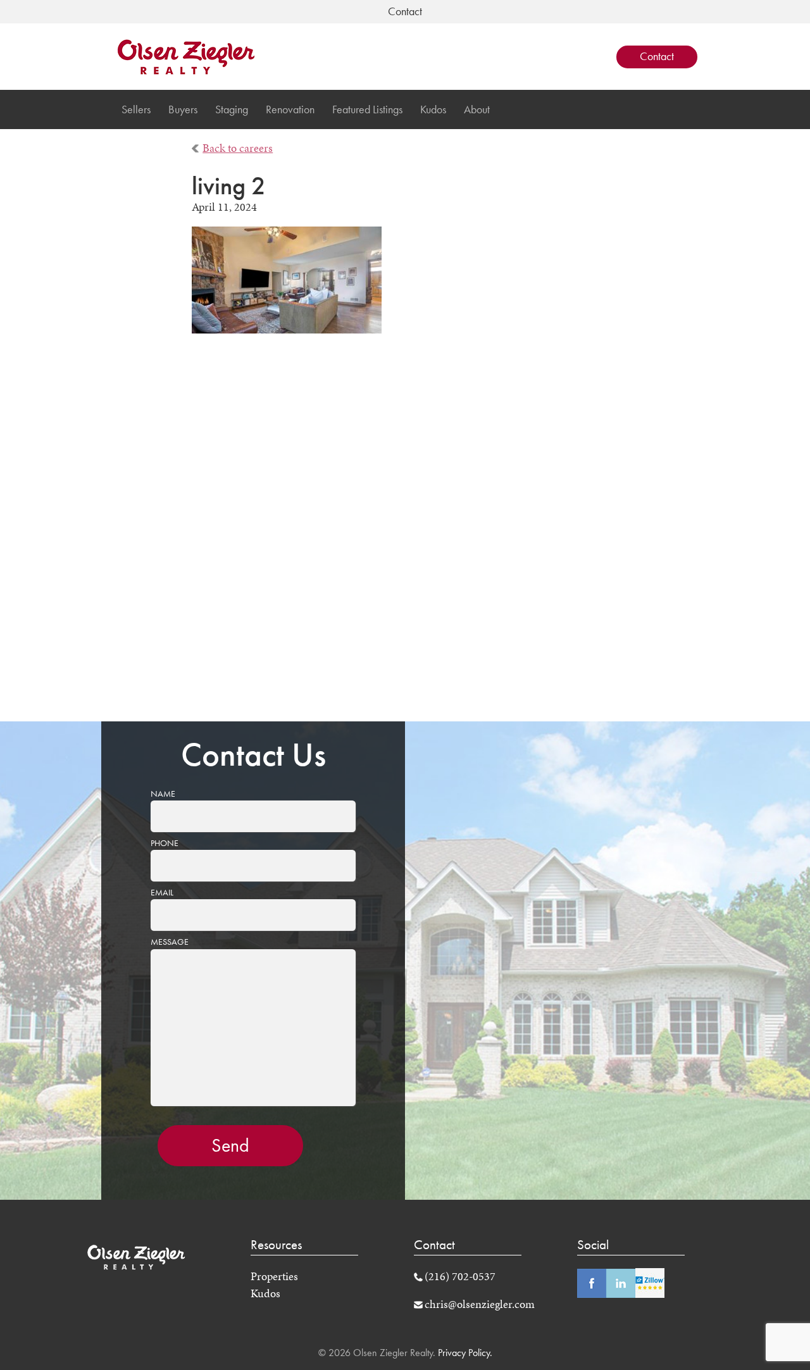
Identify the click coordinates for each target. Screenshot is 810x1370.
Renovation (290, 109)
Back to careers (237, 148)
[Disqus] (405, 536)
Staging (231, 109)
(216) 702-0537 (460, 1276)
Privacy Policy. (463, 1352)
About (477, 109)
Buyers (182, 109)
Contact (657, 56)
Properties (274, 1276)
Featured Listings (367, 109)
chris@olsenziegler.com (480, 1304)
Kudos (433, 109)
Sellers (136, 109)
